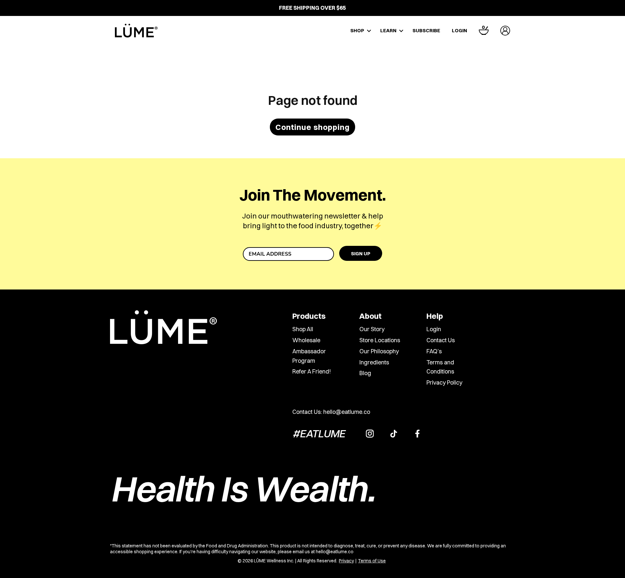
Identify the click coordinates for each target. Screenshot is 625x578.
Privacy (346, 561)
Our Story (371, 329)
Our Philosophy (379, 351)
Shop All (302, 329)
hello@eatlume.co (346, 412)
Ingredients (374, 362)
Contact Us (440, 340)
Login (459, 30)
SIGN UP (360, 253)
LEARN (388, 30)
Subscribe (426, 30)
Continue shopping (312, 127)
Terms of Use (372, 561)
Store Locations (379, 340)
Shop (357, 30)
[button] (484, 30)
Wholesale (306, 340)
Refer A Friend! (311, 371)
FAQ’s (434, 351)
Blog (365, 373)
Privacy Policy (444, 382)
